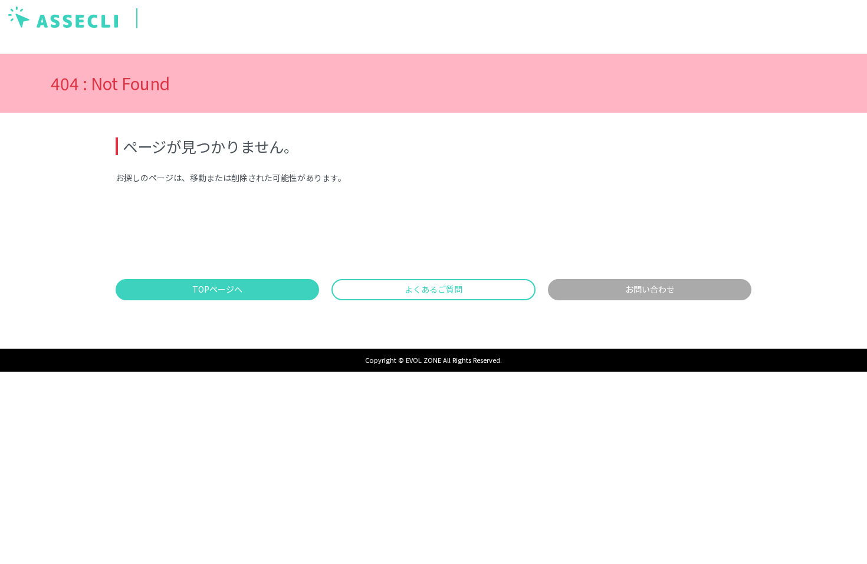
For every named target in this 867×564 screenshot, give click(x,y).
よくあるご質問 (433, 289)
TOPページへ (217, 289)
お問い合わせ (650, 289)
